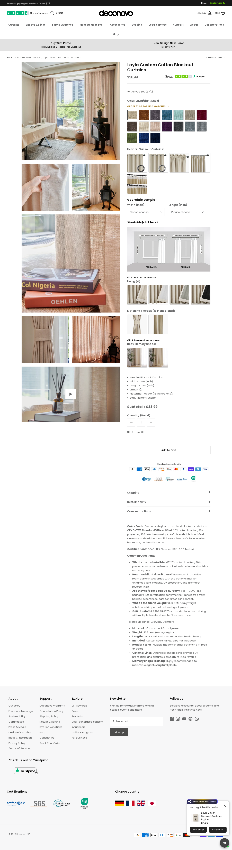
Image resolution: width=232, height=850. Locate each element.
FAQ (42, 732)
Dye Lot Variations (51, 727)
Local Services (158, 24)
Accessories (117, 24)
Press (75, 711)
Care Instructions (139, 511)
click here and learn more (141, 277)
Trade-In (77, 716)
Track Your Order (50, 743)
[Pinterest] (190, 719)
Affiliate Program (82, 732)
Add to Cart (168, 450)
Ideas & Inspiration (20, 737)
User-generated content (87, 721)
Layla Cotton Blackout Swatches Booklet (211, 816)
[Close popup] (224, 804)
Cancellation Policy (52, 711)
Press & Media (17, 727)
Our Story (14, 705)
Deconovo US (23, 834)
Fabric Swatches (62, 24)
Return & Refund (50, 721)
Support (178, 24)
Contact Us (47, 737)
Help (203, 3)
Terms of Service (19, 748)
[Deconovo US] (116, 13)
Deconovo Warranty (52, 705)
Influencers (78, 727)
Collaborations (214, 24)
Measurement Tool (91, 24)
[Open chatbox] (224, 843)
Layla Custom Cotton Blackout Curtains (62, 57)
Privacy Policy (16, 743)
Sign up (119, 732)
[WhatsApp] (197, 719)
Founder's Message (20, 711)
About (194, 24)
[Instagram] (178, 719)
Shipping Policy (49, 716)
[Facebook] (172, 719)
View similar (198, 829)
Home (9, 57)
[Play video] (70, 394)
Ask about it (217, 829)
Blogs (116, 34)
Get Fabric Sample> (142, 200)
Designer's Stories (19, 732)
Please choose (139, 212)
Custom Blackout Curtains (27, 57)
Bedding (137, 24)
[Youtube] (184, 719)
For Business (79, 737)
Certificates (16, 721)
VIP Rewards (79, 705)
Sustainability (217, 3)
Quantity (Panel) (138, 415)
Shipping (133, 492)
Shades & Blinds (36, 24)
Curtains (13, 24)
